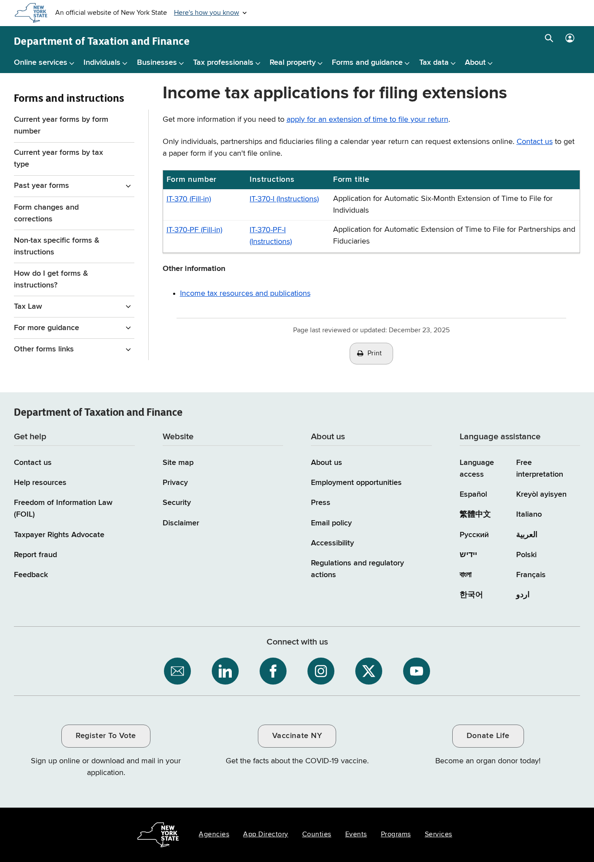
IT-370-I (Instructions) (284, 199)
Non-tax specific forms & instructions (57, 246)
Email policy (331, 523)
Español (473, 494)
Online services (40, 63)
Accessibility (332, 543)
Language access (477, 468)
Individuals (101, 63)
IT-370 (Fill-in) (189, 199)
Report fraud (35, 555)
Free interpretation (539, 468)
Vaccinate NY (297, 736)
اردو (523, 595)
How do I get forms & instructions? (51, 279)
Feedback (31, 575)
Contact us (535, 142)
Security (177, 503)
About (475, 63)
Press (320, 503)
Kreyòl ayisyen (541, 494)
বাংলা (465, 575)
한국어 (471, 595)
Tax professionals (223, 63)
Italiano (529, 514)
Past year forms (41, 186)
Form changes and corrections (46, 213)
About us (326, 463)
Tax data (434, 63)
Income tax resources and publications (245, 293)
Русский (474, 535)
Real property (293, 63)
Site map (178, 463)
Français (531, 575)
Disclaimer (181, 523)
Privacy (175, 483)
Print (374, 353)
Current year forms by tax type (58, 158)
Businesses (157, 63)
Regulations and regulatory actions (357, 569)
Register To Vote (106, 736)
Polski (526, 555)
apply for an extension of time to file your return (367, 120)
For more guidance (46, 328)
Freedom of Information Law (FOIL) (63, 508)
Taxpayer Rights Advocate (59, 535)
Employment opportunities (356, 483)
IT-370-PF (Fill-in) (194, 230)
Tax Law (28, 307)
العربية (526, 535)
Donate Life (488, 736)
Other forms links (44, 349)
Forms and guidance (367, 63)
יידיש (468, 555)
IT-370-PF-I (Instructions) (271, 236)
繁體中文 (475, 514)
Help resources (40, 483)
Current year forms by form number (61, 125)
